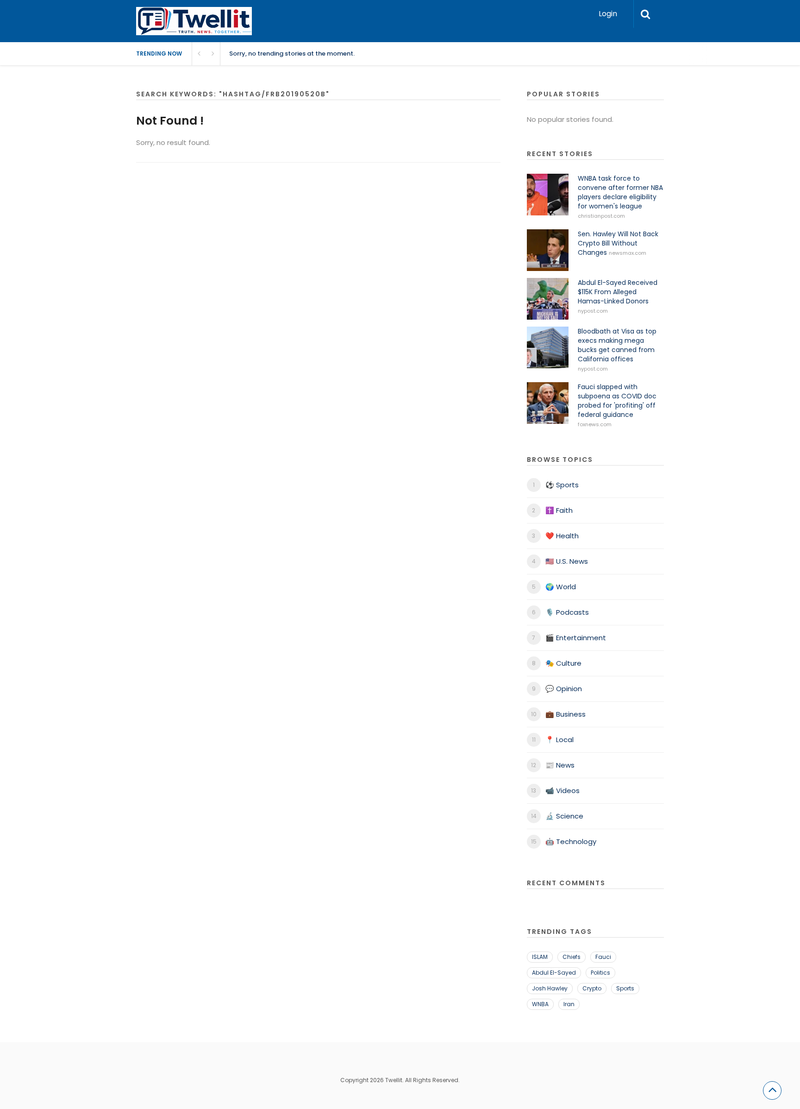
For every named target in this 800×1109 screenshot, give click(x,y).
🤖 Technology (570, 841)
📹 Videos (562, 790)
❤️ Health (562, 536)
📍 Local (559, 739)
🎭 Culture (563, 663)
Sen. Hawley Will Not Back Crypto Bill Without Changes (618, 243)
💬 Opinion (563, 688)
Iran (569, 1004)
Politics (600, 973)
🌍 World (560, 587)
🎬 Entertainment (575, 638)
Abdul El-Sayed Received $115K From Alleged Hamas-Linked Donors (617, 292)
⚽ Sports (562, 485)
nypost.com (593, 311)
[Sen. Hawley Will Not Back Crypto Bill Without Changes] (548, 250)
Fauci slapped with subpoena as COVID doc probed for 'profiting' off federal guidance (617, 400)
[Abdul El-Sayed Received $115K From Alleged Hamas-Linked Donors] (548, 299)
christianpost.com (601, 216)
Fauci (603, 957)
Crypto (591, 988)
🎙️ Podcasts (567, 612)
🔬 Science (564, 816)
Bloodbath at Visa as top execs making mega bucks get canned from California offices (617, 345)
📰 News (560, 765)
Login (608, 13)
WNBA (540, 1004)
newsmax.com (627, 253)
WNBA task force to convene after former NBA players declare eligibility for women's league (620, 192)
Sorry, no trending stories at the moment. (292, 53)
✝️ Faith (559, 510)
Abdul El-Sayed (554, 973)
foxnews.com (595, 424)
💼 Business (565, 714)
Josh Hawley (550, 988)
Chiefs (571, 957)
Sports (625, 988)
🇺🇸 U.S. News (566, 561)
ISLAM (540, 957)
